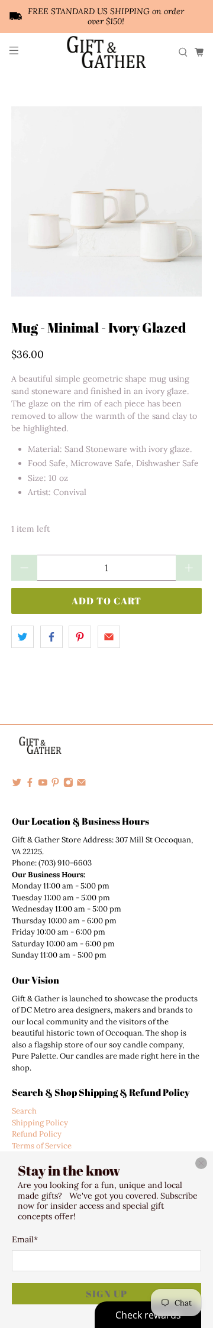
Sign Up (106, 1293)
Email (25, 1239)
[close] (201, 1163)
